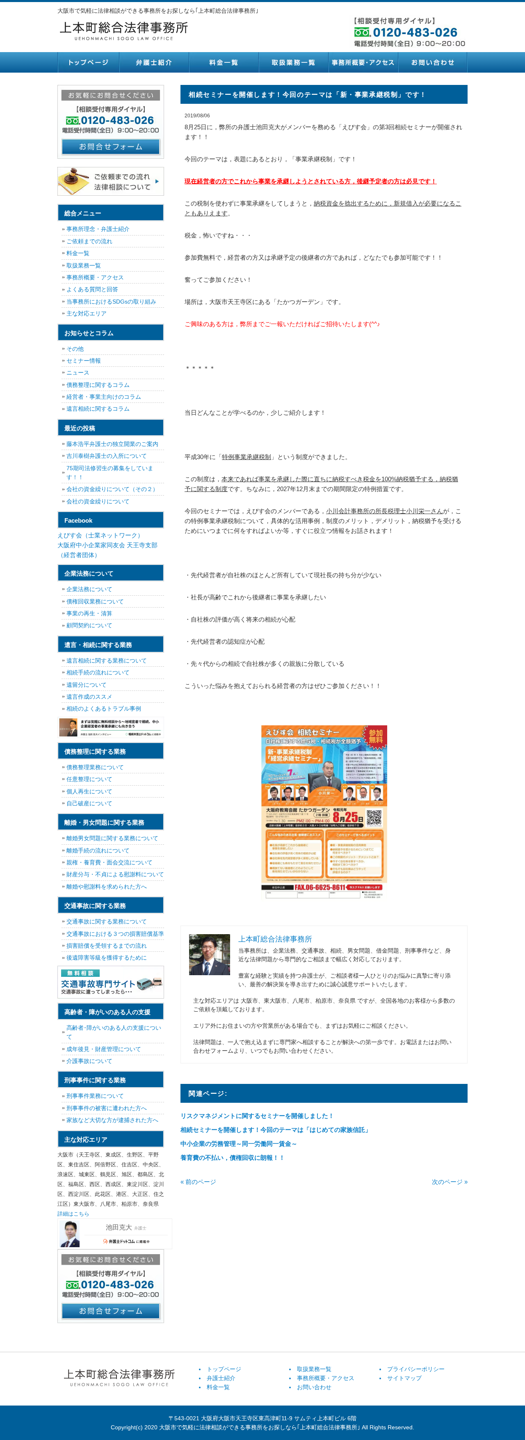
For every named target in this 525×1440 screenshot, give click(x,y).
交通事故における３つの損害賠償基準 (115, 933)
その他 (75, 348)
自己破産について (89, 803)
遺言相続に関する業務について (106, 660)
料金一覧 (223, 62)
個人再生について (89, 791)
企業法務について (89, 589)
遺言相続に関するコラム (98, 408)
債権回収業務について (95, 601)
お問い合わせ (433, 62)
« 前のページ (198, 1181)
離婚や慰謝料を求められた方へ (106, 886)
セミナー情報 (83, 360)
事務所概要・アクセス (363, 62)
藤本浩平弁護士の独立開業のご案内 (112, 444)
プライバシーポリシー (416, 1369)
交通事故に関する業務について (106, 921)
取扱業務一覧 (293, 62)
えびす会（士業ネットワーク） (100, 535)
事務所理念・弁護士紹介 (98, 229)
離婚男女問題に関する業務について (112, 838)
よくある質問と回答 (92, 289)
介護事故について (89, 1061)
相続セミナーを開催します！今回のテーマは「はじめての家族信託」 (275, 1129)
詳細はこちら (73, 1214)
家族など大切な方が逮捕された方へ (112, 1120)
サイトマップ (404, 1378)
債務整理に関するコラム (98, 385)
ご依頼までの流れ (89, 241)
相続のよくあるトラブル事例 (103, 708)
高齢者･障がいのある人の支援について (113, 1032)
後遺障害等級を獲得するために (106, 957)
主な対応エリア (86, 313)
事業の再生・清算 (89, 613)
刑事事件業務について (95, 1096)
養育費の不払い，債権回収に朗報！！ (232, 1157)
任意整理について (89, 779)
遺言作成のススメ (89, 696)
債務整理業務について (95, 767)
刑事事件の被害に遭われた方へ (106, 1108)
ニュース (77, 372)
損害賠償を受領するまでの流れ (106, 945)
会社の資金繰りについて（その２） (112, 489)
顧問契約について (89, 625)
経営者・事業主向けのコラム (103, 396)
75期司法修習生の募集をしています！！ (109, 472)
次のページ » (450, 1181)
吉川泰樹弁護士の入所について (106, 456)
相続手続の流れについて (98, 672)
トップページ (88, 62)
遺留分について (86, 684)
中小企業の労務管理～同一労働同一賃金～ (238, 1143)
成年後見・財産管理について (103, 1049)
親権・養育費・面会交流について (109, 862)
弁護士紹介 (154, 62)
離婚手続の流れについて (98, 850)
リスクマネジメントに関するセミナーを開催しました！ (257, 1115)
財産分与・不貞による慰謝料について (115, 874)
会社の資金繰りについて (98, 501)
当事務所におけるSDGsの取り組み (111, 301)
